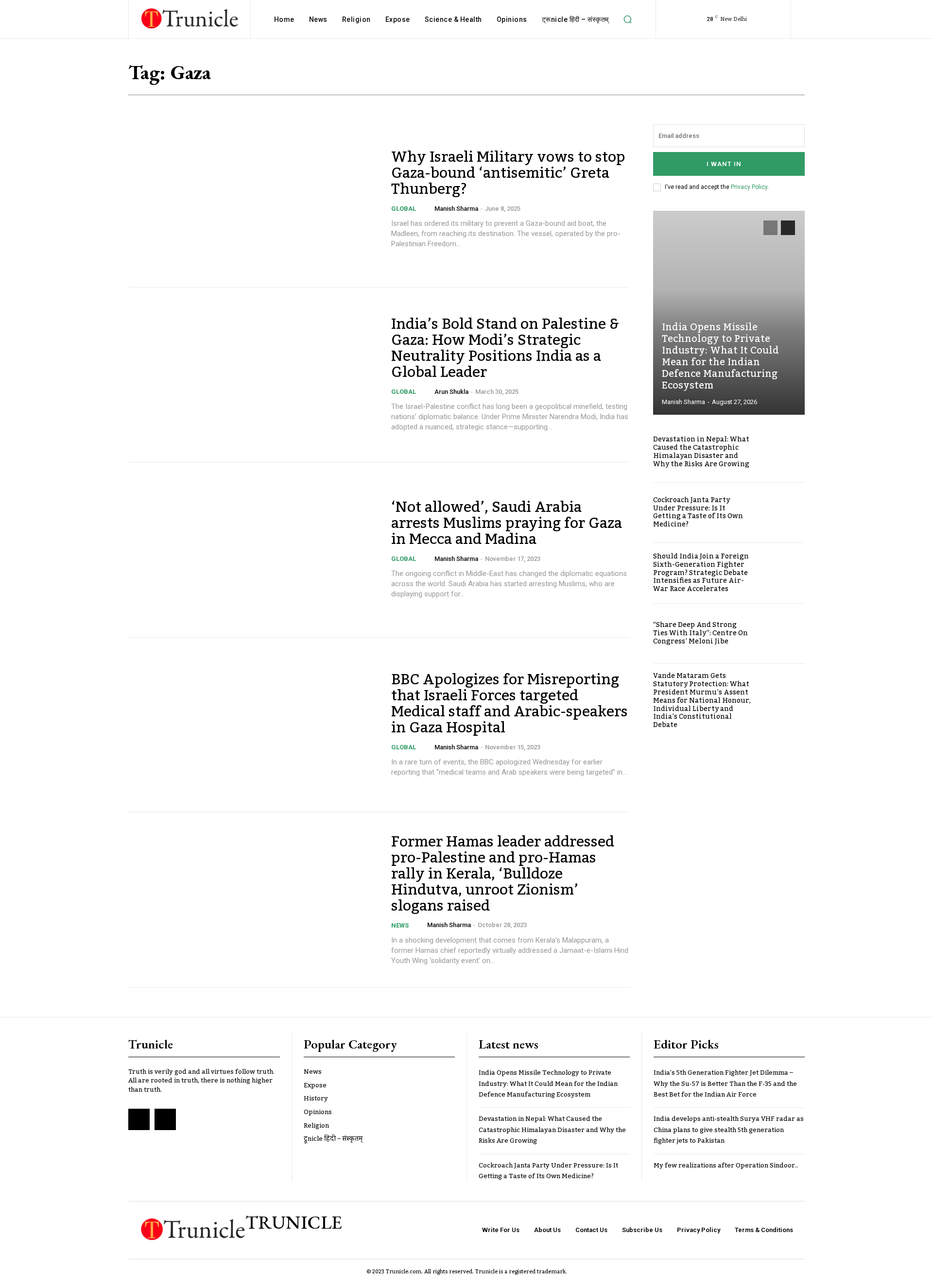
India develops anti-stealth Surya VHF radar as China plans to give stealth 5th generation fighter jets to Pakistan (729, 1130)
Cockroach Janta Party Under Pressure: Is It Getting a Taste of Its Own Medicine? (698, 512)
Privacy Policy (749, 187)
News (400, 925)
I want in (724, 164)
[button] (628, 19)
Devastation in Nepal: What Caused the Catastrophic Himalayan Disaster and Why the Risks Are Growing (701, 452)
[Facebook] (139, 1119)
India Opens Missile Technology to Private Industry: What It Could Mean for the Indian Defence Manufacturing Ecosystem (720, 356)
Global (403, 208)
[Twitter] (165, 1119)
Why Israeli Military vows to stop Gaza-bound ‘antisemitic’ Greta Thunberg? (508, 173)
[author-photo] (428, 208)
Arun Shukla (451, 391)
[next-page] (788, 227)
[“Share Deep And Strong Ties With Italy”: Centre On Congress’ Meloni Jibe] (782, 634)
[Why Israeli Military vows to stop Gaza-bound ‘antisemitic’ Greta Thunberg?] (253, 199)
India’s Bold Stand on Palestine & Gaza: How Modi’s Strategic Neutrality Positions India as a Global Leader (505, 348)
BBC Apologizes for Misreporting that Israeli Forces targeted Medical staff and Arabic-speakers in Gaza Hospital (509, 704)
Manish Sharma (456, 208)
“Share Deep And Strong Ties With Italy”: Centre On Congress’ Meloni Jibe (700, 633)
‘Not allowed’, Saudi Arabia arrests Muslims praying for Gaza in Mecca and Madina (506, 523)
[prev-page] (770, 227)
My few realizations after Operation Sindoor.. (726, 1165)
